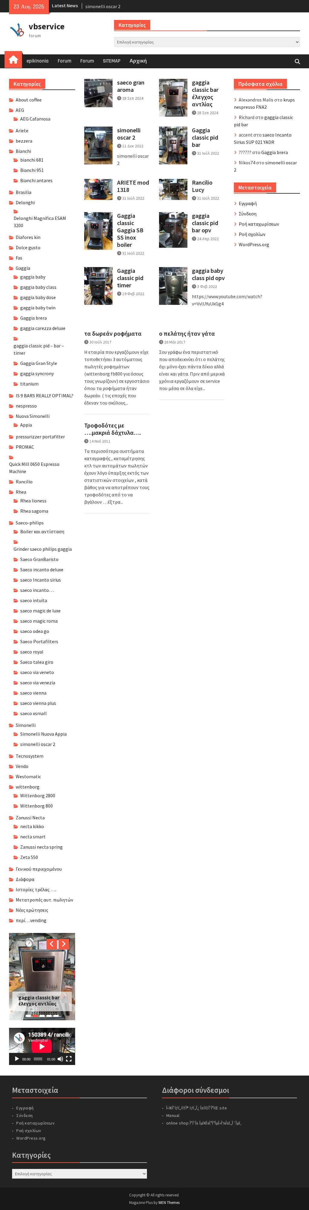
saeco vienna (33, 693)
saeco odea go (34, 631)
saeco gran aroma (131, 86)
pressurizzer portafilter (40, 437)
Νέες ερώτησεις (32, 910)
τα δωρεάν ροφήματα (113, 333)
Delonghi (25, 202)
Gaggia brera (274, 152)
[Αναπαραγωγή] (17, 1059)
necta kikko (32, 826)
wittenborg (28, 787)
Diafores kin (28, 237)
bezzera (24, 141)
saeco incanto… (37, 590)
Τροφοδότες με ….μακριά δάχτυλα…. (112, 429)
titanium (29, 384)
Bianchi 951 (32, 170)
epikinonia (38, 61)
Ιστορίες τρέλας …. (36, 889)
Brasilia (23, 192)
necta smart (33, 837)
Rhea (21, 492)
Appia (26, 425)
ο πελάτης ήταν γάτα (187, 333)
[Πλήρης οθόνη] (69, 1059)
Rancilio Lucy (202, 186)
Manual (173, 1115)
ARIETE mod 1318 (133, 186)
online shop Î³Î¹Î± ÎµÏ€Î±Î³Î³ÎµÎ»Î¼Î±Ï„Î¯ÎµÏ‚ (204, 1123)
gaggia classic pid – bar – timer (39, 349)
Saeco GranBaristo (39, 559)
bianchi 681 (31, 160)
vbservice (47, 26)
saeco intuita (33, 600)
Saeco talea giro (36, 662)
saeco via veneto (37, 672)
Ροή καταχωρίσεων (259, 224)
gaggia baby (32, 277)
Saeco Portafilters (39, 641)
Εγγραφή (248, 203)
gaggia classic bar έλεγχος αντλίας (205, 93)
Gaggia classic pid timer (130, 278)
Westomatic (28, 776)
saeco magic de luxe (40, 611)
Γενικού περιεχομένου (39, 869)
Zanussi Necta (30, 818)
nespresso (26, 406)
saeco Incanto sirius (40, 580)
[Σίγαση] (60, 1059)
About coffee (29, 100)
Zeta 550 (29, 857)
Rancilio (24, 482)
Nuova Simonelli (32, 416)
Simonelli (26, 725)
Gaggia (23, 268)
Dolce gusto (28, 247)
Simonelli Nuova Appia (43, 734)
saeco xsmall (33, 713)
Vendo (22, 766)
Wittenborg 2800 (37, 795)
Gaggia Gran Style (38, 363)
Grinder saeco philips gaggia (43, 549)
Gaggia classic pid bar (205, 137)
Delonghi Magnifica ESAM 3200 (40, 221)
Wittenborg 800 (36, 806)
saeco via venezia (37, 682)
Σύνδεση (247, 214)
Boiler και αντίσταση (42, 531)
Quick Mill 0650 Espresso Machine (34, 467)
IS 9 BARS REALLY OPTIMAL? (44, 395)
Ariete (22, 130)
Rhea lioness (33, 501)
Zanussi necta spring (41, 847)
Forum (64, 61)
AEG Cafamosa (35, 119)
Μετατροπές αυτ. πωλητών (44, 900)
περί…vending (31, 920)
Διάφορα (25, 879)
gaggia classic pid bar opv (205, 223)
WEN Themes (169, 1202)
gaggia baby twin (38, 308)
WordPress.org (254, 244)
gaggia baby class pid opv (208, 274)
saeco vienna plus (38, 703)
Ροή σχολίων (252, 234)
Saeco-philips (30, 523)
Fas (19, 258)
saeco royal (31, 652)
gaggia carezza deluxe (42, 328)
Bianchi (23, 151)
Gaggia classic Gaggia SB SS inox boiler (130, 230)
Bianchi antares (36, 180)
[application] (42, 1047)
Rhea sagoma (34, 511)
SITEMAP (111, 61)
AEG (20, 110)
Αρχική (138, 61)
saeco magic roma (39, 621)
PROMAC (25, 447)
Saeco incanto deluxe (41, 569)
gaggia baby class (38, 287)
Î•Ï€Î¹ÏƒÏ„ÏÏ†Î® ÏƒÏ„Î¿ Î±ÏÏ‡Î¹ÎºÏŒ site (196, 1108)
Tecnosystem (29, 756)
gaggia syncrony (37, 373)
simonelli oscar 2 (102, 5)
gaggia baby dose (38, 297)
